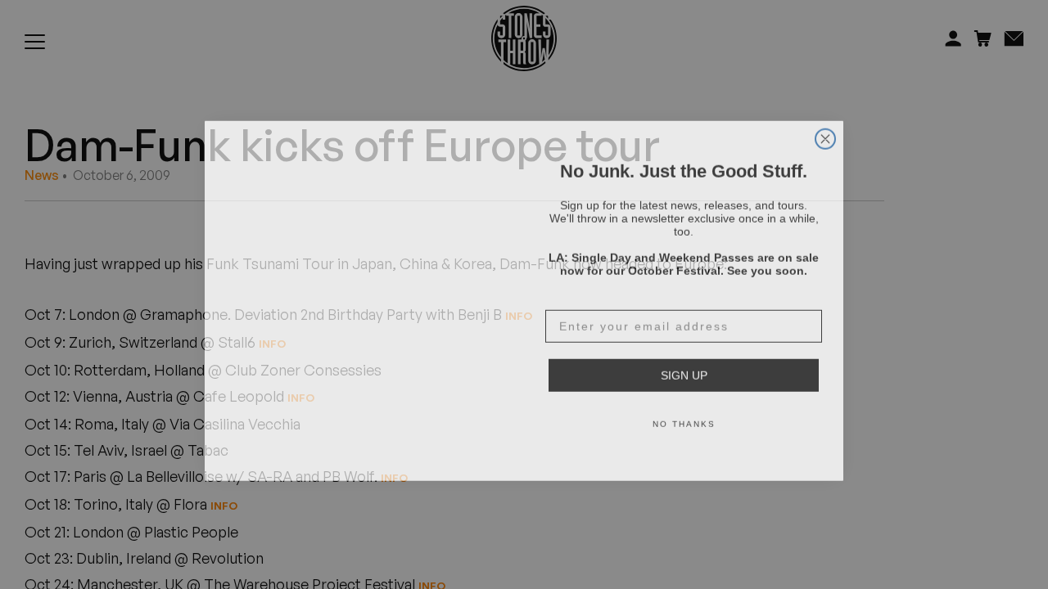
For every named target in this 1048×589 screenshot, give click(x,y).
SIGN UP (684, 368)
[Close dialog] (825, 132)
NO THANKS (684, 417)
